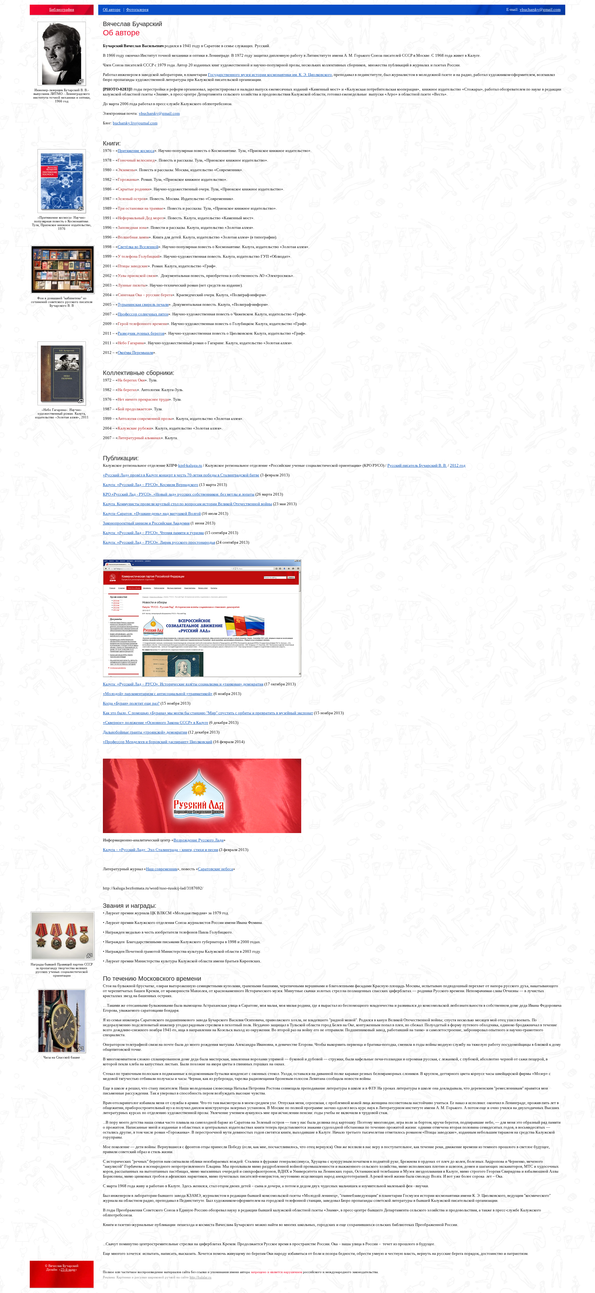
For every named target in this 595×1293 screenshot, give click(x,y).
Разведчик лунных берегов (141, 333)
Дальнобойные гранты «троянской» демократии (145, 732)
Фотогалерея (137, 9)
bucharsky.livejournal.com (135, 123)
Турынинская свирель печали (143, 304)
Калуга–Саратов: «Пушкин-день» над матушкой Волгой (152, 513)
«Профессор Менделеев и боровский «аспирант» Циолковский (157, 741)
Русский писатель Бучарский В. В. (417, 465)
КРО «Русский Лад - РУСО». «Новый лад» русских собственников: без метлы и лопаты (178, 494)
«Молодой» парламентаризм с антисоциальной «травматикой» (158, 693)
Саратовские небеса (215, 869)
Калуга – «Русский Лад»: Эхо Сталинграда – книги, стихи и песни (160, 849)
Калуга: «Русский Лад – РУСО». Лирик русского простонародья (159, 542)
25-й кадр (68, 1269)
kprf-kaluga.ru (190, 465)
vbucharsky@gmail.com (540, 9)
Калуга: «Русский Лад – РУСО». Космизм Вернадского (150, 484)
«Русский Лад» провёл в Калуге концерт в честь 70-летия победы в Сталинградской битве (181, 475)
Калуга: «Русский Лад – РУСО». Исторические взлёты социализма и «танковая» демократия (183, 684)
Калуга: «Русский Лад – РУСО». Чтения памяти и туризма (153, 532)
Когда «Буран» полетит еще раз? (131, 703)
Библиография (61, 9)
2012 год (457, 465)
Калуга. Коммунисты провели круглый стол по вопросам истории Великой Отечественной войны (187, 504)
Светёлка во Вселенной (138, 246)
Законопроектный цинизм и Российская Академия (146, 523)
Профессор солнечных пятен (143, 314)
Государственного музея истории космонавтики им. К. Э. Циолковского (270, 74)
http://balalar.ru (200, 1277)
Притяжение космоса (136, 150)
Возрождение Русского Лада (198, 840)
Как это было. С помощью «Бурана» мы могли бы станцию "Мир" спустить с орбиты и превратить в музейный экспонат (208, 713)
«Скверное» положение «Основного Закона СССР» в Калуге (155, 722)
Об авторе (112, 9)
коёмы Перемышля (137, 352)
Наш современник (161, 869)
